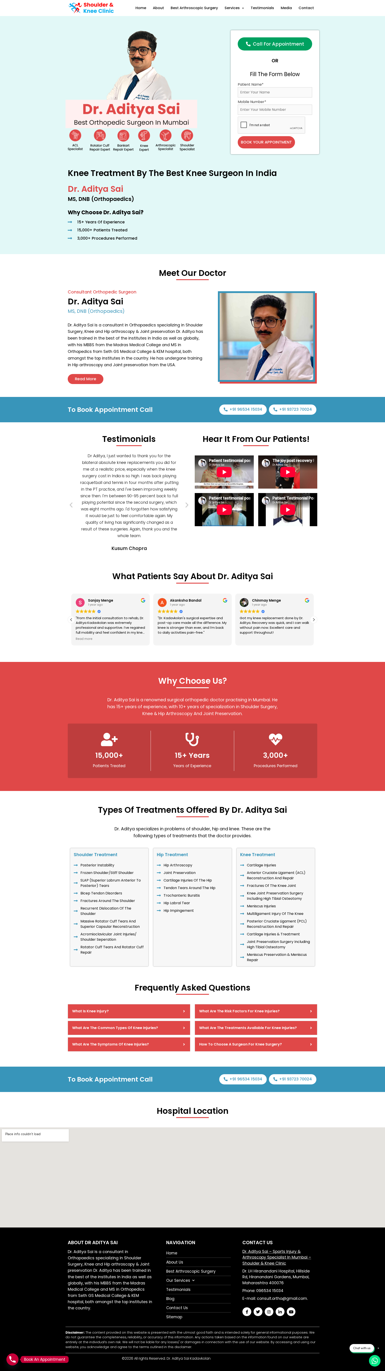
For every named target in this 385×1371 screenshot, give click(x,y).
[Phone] (12, 1359)
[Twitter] (258, 1311)
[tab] (129, 1011)
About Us (174, 1262)
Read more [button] (84, 639)
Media (286, 7)
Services (232, 7)
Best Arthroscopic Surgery (194, 7)
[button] (71, 505)
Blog (170, 1298)
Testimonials (262, 7)
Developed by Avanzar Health (237, 1358)
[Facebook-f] (246, 1311)
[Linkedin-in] (280, 1311)
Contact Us (177, 1307)
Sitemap (174, 1317)
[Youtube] (291, 1311)
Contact (306, 7)
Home (140, 7)
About (158, 7)
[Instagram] (269, 1311)
